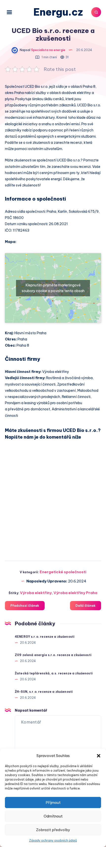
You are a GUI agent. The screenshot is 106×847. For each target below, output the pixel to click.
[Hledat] (96, 12)
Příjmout (53, 802)
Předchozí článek (24, 605)
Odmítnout (53, 816)
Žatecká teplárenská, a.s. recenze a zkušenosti (54, 673)
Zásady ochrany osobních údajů (53, 840)
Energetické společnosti (63, 572)
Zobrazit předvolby (53, 829)
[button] (98, 755)
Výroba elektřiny (36, 592)
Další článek (85, 605)
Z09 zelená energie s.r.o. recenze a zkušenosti (53, 655)
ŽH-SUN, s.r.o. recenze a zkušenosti (44, 692)
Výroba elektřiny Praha (75, 592)
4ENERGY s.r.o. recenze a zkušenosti (44, 636)
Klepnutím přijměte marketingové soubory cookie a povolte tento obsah (53, 288)
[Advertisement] (53, 498)
